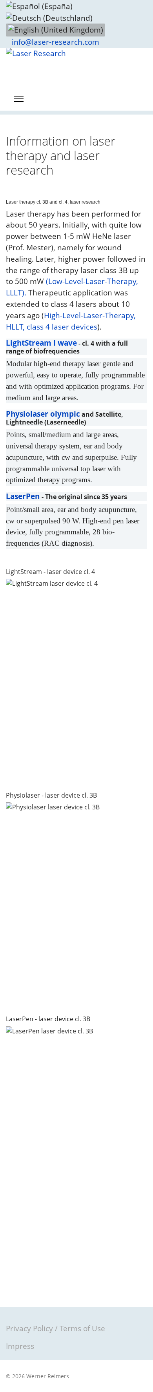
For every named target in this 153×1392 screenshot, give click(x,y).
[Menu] (19, 99)
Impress (20, 1346)
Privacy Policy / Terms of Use (55, 1328)
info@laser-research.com (55, 42)
